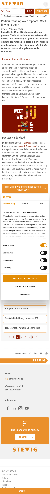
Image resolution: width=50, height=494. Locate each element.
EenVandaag (27, 143)
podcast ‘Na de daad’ (27, 146)
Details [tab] (25, 204)
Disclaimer (7, 481)
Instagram (20, 408)
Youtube (27, 408)
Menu (22, 491)
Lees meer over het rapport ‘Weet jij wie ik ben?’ (23, 188)
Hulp (29, 11)
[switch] (43, 253)
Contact (23, 437)
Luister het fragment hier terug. (16, 59)
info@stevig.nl (16, 379)
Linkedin (14, 408)
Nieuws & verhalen (15, 14)
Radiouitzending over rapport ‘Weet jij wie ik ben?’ (25, 16)
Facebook (8, 408)
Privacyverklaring (10, 475)
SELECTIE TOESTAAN (25, 287)
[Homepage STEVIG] (12, 4)
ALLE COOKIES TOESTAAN (25, 279)
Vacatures (42, 11)
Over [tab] (41, 204)
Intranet (5, 485)
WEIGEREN (25, 295)
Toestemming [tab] (9, 204)
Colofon (5, 478)
